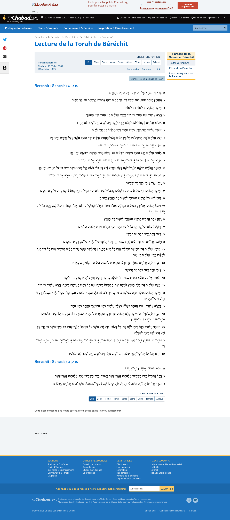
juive (156, 502)
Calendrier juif (89, 467)
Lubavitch (96, 499)
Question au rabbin (158, 17)
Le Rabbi (154, 467)
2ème (96, 62)
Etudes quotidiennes (92, 470)
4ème (112, 62)
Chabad (87, 499)
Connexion (124, 17)
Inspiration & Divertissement (116, 28)
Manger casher (123, 473)
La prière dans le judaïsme (128, 479)
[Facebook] (189, 500)
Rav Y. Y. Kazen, (92, 502)
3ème (104, 62)
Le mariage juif (123, 467)
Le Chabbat (121, 470)
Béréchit (70, 37)
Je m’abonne (89, 473)
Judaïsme (135, 502)
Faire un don (200, 17)
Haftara (146, 62)
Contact (192, 511)
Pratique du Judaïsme (18, 28)
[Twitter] (195, 500)
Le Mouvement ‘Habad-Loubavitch (166, 464)
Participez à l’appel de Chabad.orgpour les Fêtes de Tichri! (108, 3)
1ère (89, 62)
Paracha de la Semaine (48, 37)
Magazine (52, 476)
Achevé (156, 62)
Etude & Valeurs (48, 28)
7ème (137, 62)
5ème (121, 62)
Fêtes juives (122, 464)
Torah (124, 502)
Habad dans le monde (160, 473)
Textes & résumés (104, 37)
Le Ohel (154, 470)
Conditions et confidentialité (172, 511)
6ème (129, 62)
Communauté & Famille (78, 28)
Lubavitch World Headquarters (138, 499)
